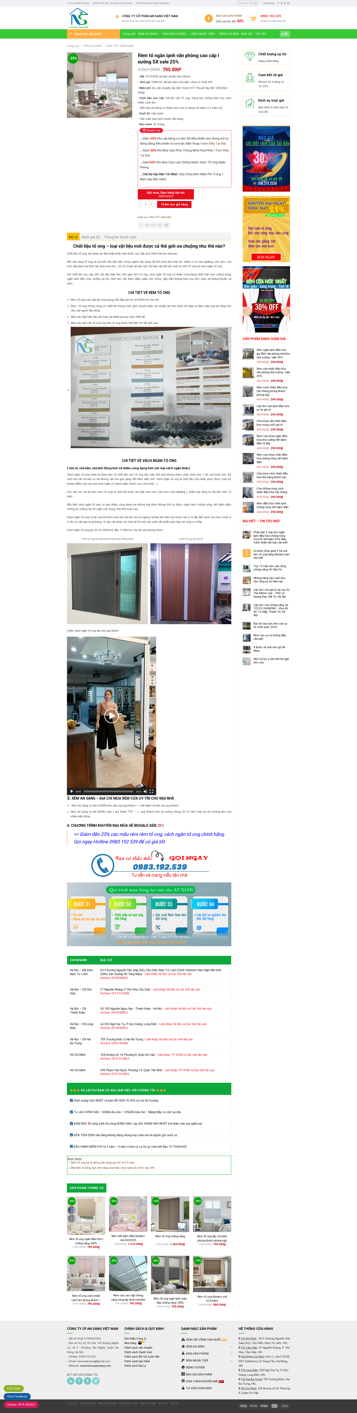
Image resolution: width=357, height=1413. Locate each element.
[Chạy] (72, 791)
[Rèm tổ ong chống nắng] (170, 1214)
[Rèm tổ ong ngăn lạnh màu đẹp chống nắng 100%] (170, 1275)
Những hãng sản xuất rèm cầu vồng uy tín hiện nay (269, 579)
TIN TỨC (261, 34)
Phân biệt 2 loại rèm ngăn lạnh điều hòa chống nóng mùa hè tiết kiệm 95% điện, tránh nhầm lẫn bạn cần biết (270, 537)
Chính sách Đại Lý (135, 1365)
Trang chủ (129, 34)
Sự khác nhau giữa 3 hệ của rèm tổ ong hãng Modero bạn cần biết (271, 554)
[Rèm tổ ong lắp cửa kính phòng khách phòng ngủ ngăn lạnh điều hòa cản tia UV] (212, 1214)
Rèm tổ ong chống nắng (170, 1236)
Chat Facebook (17, 1396)
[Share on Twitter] (147, 225)
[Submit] (286, 34)
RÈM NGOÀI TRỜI (202, 34)
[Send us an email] (288, 3)
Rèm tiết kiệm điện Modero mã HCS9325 (128, 1238)
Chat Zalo (13, 1388)
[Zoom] (71, 113)
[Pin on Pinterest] (160, 225)
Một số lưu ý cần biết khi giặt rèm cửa (271, 660)
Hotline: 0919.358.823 (21, 1404)
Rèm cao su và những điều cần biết (269, 637)
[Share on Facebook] (141, 225)
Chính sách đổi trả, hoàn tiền (142, 1356)
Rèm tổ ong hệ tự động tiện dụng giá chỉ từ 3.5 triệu (103, 1162)
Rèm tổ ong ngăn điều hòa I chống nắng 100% (86, 1241)
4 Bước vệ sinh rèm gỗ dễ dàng (269, 649)
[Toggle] (231, 1347)
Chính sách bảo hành (137, 1361)
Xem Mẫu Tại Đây (213, 143)
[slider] (108, 791)
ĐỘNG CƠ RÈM (229, 34)
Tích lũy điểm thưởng (78, 3)
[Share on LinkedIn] (166, 225)
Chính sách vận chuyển (138, 1347)
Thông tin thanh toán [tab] (120, 237)
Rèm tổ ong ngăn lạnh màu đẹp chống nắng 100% (170, 1301)
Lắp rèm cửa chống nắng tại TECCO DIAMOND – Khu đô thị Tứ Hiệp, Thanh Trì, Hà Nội (270, 610)
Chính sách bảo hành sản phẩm (152, 3)
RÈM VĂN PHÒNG (174, 34)
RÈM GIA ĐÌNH (147, 34)
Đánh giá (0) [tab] (90, 237)
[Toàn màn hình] (151, 791)
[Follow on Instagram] (282, 3)
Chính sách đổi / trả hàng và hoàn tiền (112, 3)
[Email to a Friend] (154, 225)
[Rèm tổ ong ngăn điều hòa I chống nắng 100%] (86, 1215)
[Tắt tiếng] (145, 791)
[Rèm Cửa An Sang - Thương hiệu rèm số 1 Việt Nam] (88, 18)
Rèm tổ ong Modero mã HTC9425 (212, 1299)
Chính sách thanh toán (138, 1352)
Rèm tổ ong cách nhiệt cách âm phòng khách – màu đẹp (86, 1300)
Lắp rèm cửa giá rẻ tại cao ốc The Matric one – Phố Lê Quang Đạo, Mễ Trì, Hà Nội (271, 593)
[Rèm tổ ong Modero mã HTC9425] (212, 1274)
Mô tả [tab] (73, 237)
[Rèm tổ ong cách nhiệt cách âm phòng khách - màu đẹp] (86, 1274)
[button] (111, 715)
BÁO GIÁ (246, 34)
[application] (111, 716)
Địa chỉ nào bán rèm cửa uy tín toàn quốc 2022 (270, 625)
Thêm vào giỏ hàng (174, 204)
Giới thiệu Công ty (135, 1338)
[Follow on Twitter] (285, 3)
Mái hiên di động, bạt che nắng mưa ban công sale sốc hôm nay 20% (113, 1167)
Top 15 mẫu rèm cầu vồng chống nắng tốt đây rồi (269, 567)
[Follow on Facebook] (278, 3)
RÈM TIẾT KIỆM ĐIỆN (120, 46)
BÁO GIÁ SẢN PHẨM (229, 15)
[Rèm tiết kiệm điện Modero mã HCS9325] (128, 1214)
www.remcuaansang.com (95, 1365)
